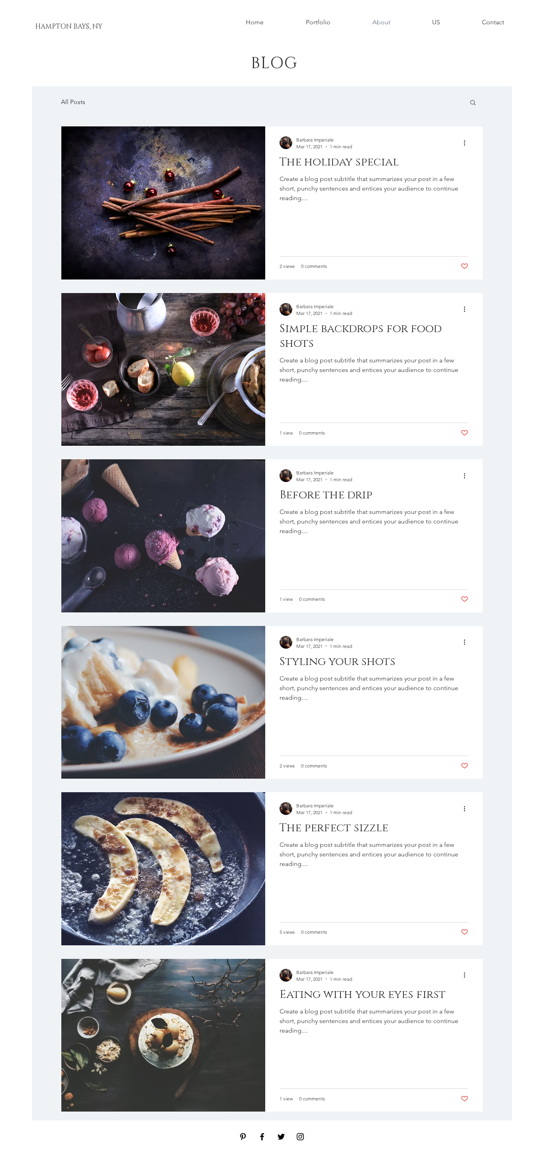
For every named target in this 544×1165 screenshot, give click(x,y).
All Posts (73, 102)
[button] (473, 103)
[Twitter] (281, 1136)
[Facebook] (262, 1136)
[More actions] (467, 143)
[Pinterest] (243, 1136)
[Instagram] (300, 1136)
